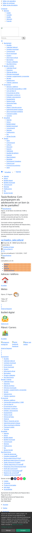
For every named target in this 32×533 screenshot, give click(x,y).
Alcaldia (6, 359)
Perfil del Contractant (11, 469)
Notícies (6, 187)
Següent (9, 309)
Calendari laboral (9, 361)
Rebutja (8, 530)
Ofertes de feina (9, 270)
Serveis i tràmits (6, 379)
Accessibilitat (8, 489)
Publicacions (8, 189)
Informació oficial (9, 371)
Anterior (3, 309)
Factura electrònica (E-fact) (12, 458)
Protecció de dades (10, 485)
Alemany (9, 19)
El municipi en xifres (10, 406)
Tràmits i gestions (9, 396)
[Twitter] (12, 478)
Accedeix (4, 285)
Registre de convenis (10, 473)
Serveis (6, 392)
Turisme (6, 429)
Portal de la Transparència (12, 471)
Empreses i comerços (11, 408)
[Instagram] (21, 478)
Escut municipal (9, 367)
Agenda (18, 172)
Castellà (9, 15)
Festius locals (8, 415)
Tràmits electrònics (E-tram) (13, 464)
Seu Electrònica (9, 377)
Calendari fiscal (9, 381)
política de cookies (17, 524)
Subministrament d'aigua (12, 423)
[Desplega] (12, 172)
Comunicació (8, 185)
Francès (9, 21)
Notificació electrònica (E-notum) (14, 460)
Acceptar (23, 530)
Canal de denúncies (10, 454)
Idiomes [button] (6, 11)
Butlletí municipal (9, 183)
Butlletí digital (8, 180)
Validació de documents (11, 475)
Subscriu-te (4, 324)
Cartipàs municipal (10, 363)
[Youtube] (18, 478)
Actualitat (8, 172)
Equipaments (8, 413)
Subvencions (8, 394)
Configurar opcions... (7, 527)
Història (6, 419)
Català (8, 13)
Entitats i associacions (11, 411)
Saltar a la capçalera (9, 1)
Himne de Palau (9, 417)
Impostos (7, 384)
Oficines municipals (10, 388)
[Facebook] (15, 478)
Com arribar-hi (8, 249)
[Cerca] (23, 38)
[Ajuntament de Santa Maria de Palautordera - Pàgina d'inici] (10, 32)
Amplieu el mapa (8, 247)
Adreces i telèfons (9, 400)
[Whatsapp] (24, 478)
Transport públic (9, 427)
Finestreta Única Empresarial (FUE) (15, 467)
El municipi (4, 398)
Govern (6, 369)
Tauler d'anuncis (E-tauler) (12, 462)
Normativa (7, 373)
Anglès (8, 17)
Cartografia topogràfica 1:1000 (14, 402)
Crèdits (6, 481)
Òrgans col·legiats (9, 375)
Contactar (4, 9)
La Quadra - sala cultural (12, 239)
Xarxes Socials (8, 193)
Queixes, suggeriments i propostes (15, 390)
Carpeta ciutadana (10, 456)
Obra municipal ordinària (12, 425)
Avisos (6, 178)
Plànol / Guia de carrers (11, 421)
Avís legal (7, 487)
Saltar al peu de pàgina (10, 5)
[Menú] (2, 41)
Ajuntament (5, 357)
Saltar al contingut (9, 3)
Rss (5, 191)
